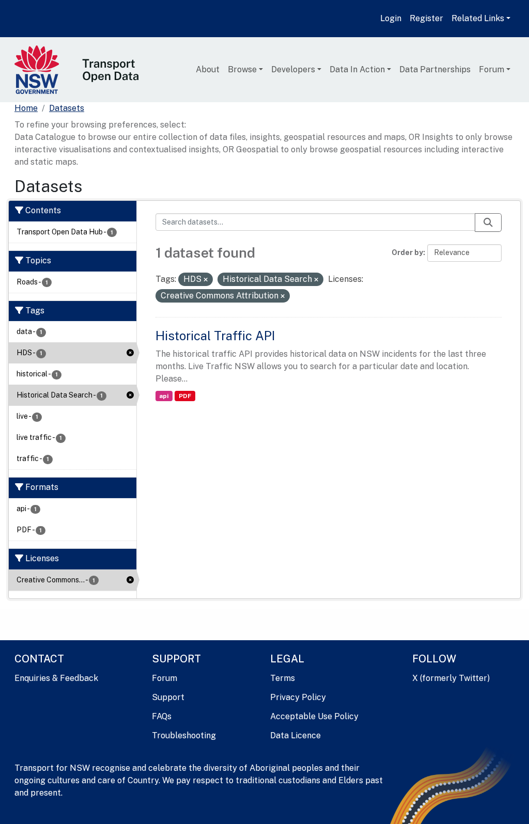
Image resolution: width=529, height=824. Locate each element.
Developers (293, 69)
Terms (282, 678)
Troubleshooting (184, 735)
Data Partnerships (435, 69)
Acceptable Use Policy (314, 716)
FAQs (162, 716)
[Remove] (206, 280)
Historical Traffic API (215, 335)
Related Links (478, 18)
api (163, 396)
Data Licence (295, 735)
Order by (407, 252)
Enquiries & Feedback (56, 678)
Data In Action (357, 69)
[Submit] (488, 222)
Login (390, 18)
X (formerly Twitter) (451, 678)
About (208, 69)
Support (168, 697)
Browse (242, 69)
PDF (185, 396)
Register (426, 18)
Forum (491, 69)
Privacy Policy (298, 697)
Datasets (66, 108)
